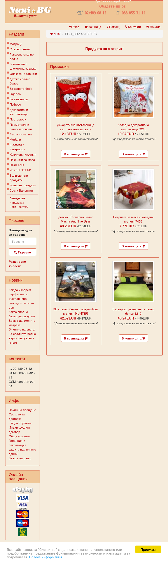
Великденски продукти (19, 177)
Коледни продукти (23, 185)
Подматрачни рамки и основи (21, 126)
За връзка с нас (20, 458)
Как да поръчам (20, 423)
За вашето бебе (21, 88)
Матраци (16, 43)
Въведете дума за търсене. (20, 232)
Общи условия (19, 436)
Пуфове (15, 104)
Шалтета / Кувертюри (17, 146)
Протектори (18, 119)
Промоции (59, 66)
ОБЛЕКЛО (17, 165)
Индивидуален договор (19, 429)
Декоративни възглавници (19, 111)
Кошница (94, 26)
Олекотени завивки (23, 73)
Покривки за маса (22, 159)
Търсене (24, 252)
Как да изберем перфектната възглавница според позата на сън (21, 298)
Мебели (15, 139)
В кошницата (74, 154)
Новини (16, 280)
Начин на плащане (22, 410)
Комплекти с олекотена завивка (23, 66)
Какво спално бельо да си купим (22, 313)
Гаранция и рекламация (17, 442)
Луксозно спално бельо (22, 56)
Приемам (148, 549)
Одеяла (15, 94)
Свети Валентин (21, 190)
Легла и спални (21, 134)
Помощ (114, 26)
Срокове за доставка (17, 416)
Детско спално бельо (20, 81)
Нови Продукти (19, 206)
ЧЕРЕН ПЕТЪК (20, 170)
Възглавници (19, 99)
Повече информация (45, 556)
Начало (155, 26)
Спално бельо (20, 49)
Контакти (134, 26)
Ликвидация (17, 198)
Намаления (17, 202)
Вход (75, 26)
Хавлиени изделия (23, 154)
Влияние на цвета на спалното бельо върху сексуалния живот (22, 336)
